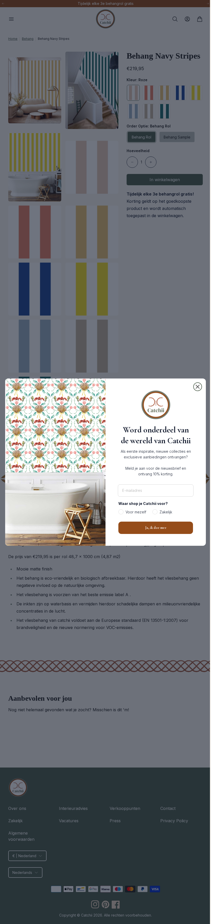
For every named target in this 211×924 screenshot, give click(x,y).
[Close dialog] (196, 387)
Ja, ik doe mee (153, 527)
